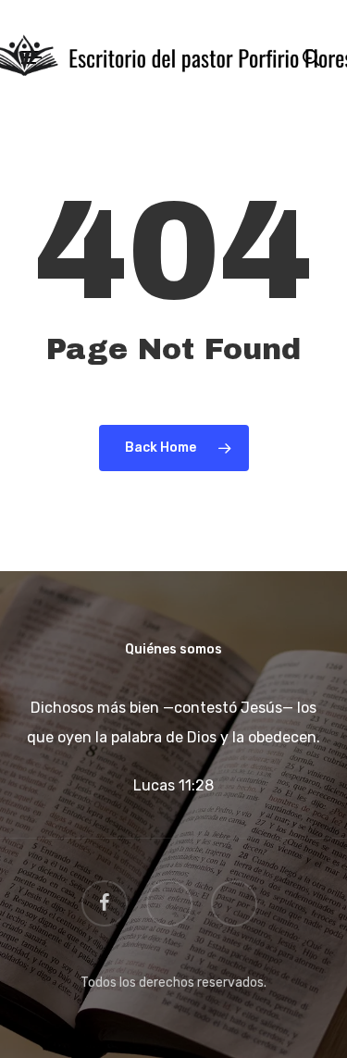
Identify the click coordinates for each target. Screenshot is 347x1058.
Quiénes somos (173, 649)
